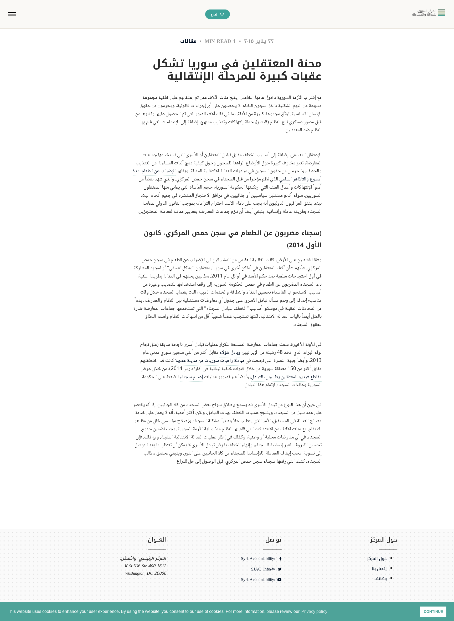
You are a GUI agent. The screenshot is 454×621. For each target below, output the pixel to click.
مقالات (188, 41)
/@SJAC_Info (263, 569)
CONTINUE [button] (433, 611)
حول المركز (377, 559)
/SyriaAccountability (258, 559)
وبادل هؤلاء (229, 352)
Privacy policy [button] (314, 611)
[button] (12, 14)
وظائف (380, 579)
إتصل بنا (379, 569)
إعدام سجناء (191, 377)
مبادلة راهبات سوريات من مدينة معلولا (209, 360)
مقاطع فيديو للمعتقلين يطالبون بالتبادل (286, 377)
